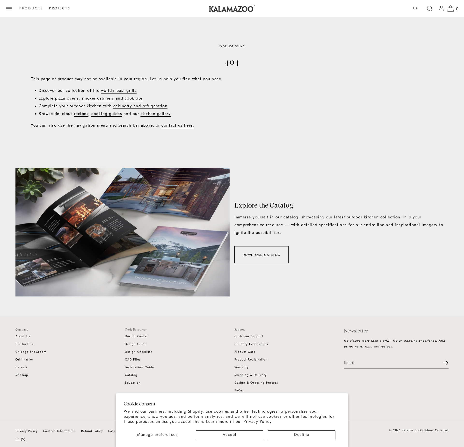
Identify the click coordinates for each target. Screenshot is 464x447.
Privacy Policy (258, 421)
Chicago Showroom (30, 351)
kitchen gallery (156, 114)
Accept (230, 435)
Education (133, 382)
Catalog (131, 375)
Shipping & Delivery (250, 375)
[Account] (441, 8)
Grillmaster (24, 359)
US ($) (20, 439)
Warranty (241, 367)
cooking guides (106, 114)
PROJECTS (59, 8)
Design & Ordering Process (256, 382)
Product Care (244, 351)
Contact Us (24, 344)
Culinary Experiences (251, 344)
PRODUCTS (31, 8)
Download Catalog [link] (262, 255)
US (415, 8)
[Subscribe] (442, 363)
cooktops (134, 98)
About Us (22, 336)
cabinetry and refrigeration (140, 106)
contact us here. (177, 125)
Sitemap (21, 375)
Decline (301, 435)
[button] (429, 8)
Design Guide (135, 344)
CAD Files (133, 359)
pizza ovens (67, 98)
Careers (21, 367)
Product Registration (251, 359)
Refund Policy (92, 431)
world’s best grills (119, 90)
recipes (81, 114)
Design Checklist (138, 351)
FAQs (238, 390)
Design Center (136, 336)
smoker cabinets (98, 98)
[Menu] (10, 8)
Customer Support (248, 336)
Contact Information (59, 431)
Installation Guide (139, 367)
